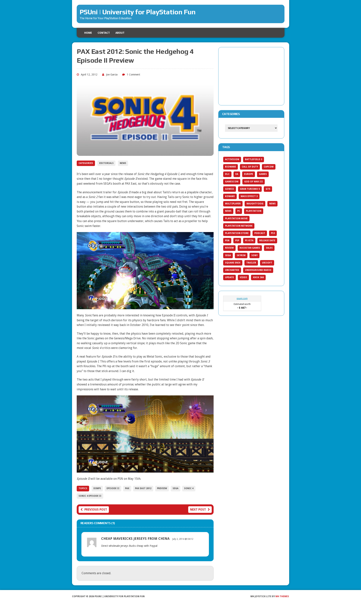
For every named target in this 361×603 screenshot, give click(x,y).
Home (88, 32)
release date (267, 240)
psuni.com (242, 298)
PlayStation (253, 211)
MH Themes (282, 596)
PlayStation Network (239, 226)
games (263, 174)
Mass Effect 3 (249, 196)
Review (229, 248)
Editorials (106, 163)
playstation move (236, 218)
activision (232, 159)
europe (248, 174)
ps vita (249, 240)
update (229, 277)
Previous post (95, 509)
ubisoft (267, 262)
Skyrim (241, 255)
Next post (198, 509)
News (123, 163)
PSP (237, 240)
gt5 (268, 189)
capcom (269, 166)
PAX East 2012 (143, 488)
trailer (251, 262)
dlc (227, 174)
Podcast (259, 233)
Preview (162, 488)
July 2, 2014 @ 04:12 (182, 539)
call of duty (250, 166)
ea (236, 174)
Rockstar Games (250, 248)
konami (230, 196)
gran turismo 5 (250, 189)
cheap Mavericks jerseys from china (135, 539)
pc (238, 211)
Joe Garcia (112, 74)
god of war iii (253, 181)
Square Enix (232, 262)
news (228, 211)
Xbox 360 (258, 277)
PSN (227, 240)
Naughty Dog (254, 203)
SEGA (175, 488)
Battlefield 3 (253, 159)
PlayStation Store (237, 233)
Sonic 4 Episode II (90, 496)
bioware (230, 166)
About (119, 32)
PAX (127, 488)
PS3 (273, 233)
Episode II (113, 488)
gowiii (229, 189)
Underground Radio (258, 270)
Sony (254, 255)
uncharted (232, 270)
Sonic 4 (188, 488)
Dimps (97, 488)
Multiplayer (233, 203)
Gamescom (231, 181)
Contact (104, 32)
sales (269, 248)
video (243, 277)
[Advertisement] (251, 75)
